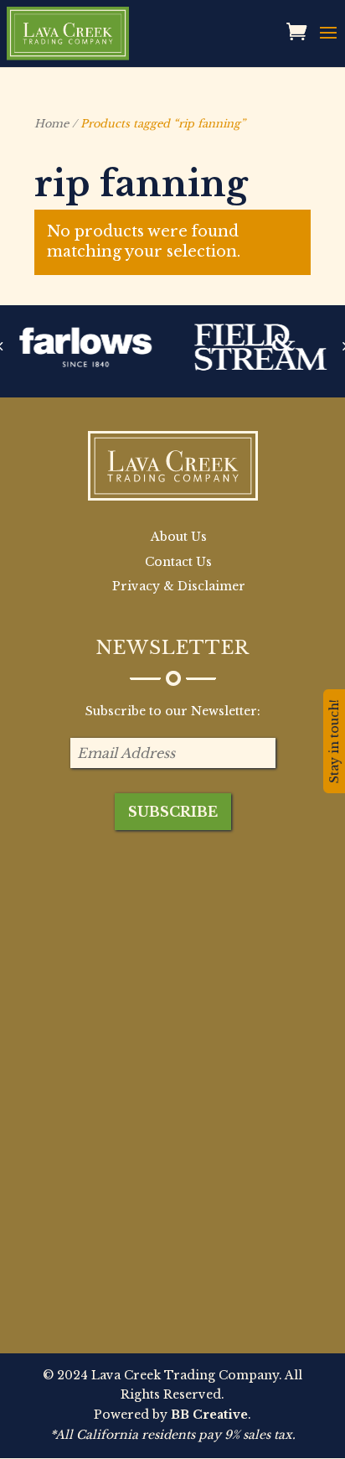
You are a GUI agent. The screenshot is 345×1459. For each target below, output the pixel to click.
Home (51, 123)
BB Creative (209, 1414)
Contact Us (178, 561)
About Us (179, 536)
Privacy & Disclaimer (178, 586)
